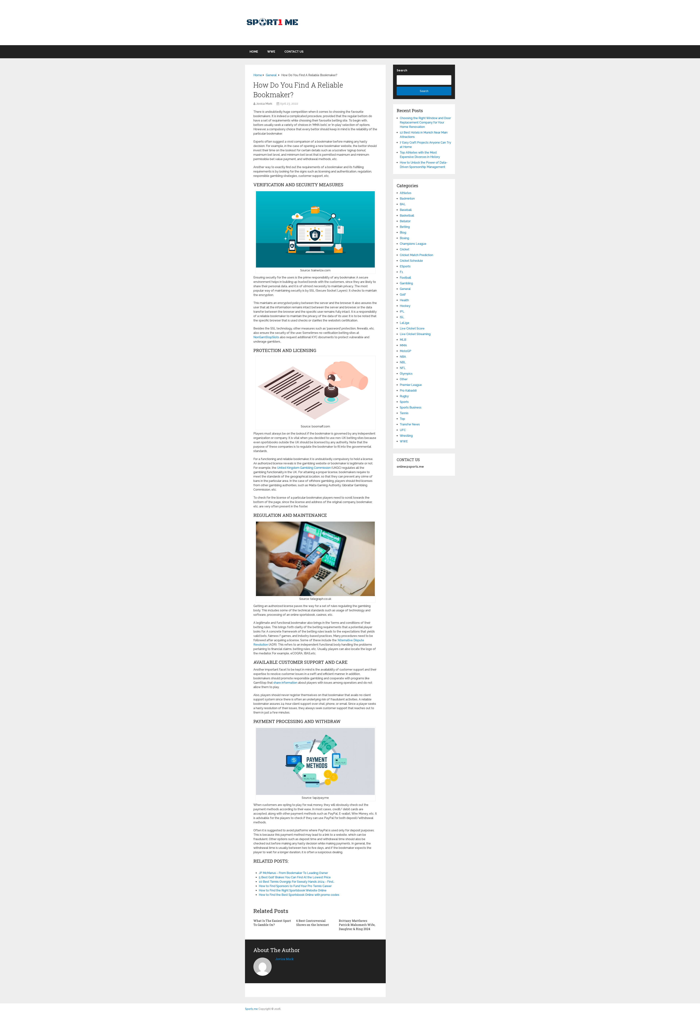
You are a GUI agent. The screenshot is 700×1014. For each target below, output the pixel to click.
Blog (403, 232)
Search (402, 70)
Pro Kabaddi (408, 390)
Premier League (411, 385)
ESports (405, 266)
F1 (401, 272)
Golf (403, 294)
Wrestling (406, 435)
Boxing (404, 238)
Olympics (406, 373)
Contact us (294, 51)
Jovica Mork (264, 103)
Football (405, 277)
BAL (403, 204)
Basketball (407, 215)
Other (403, 379)
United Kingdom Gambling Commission (304, 467)
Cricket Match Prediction (416, 255)
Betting (405, 227)
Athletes (405, 193)
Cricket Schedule (411, 260)
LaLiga (404, 323)
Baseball (406, 210)
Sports (404, 402)
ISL (402, 317)
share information (285, 682)
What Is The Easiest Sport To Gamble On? (272, 923)
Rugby (404, 396)
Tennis (404, 413)
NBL (403, 362)
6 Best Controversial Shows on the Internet (312, 923)
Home (254, 51)
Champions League (413, 243)
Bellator (405, 221)
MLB (403, 339)
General (405, 289)
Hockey (405, 306)
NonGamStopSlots (266, 337)
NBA (403, 356)
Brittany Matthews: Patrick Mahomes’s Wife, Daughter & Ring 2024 (357, 925)
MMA (403, 345)
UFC (403, 430)
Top (402, 418)
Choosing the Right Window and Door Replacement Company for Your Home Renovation (425, 122)
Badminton (407, 198)
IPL (402, 311)
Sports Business (410, 407)
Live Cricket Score (412, 328)
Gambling (406, 283)
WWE (271, 51)
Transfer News (410, 424)
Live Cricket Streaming (415, 334)
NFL (403, 368)
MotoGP (405, 351)
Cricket (404, 249)
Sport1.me (251, 1008)
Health (404, 300)
